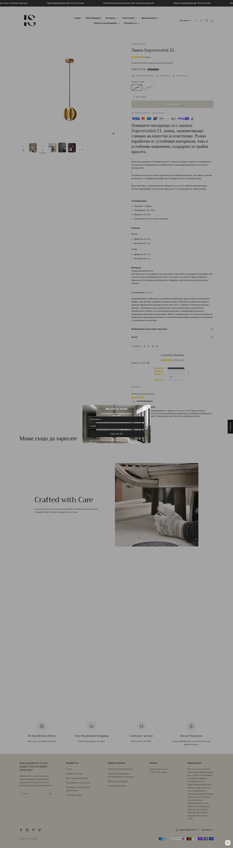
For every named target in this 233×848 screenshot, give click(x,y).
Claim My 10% (116, 434)
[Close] (148, 407)
